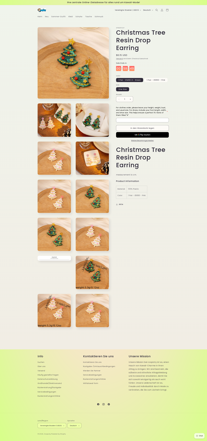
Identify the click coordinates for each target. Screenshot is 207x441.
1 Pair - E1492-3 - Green (129, 80)
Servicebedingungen (47, 391)
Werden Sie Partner (92, 370)
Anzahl (119, 94)
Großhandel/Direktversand (50, 383)
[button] (156, 10)
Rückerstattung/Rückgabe (49, 387)
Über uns (42, 366)
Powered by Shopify (58, 434)
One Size (122, 89)
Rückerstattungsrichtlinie (49, 396)
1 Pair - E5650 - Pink (156, 80)
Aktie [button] (121, 204)
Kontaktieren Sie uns (92, 362)
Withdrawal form (90, 383)
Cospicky (47, 434)
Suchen (41, 362)
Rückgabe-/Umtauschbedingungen (99, 366)
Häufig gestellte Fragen (48, 375)
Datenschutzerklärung (48, 379)
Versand (119, 59)
